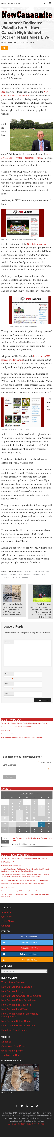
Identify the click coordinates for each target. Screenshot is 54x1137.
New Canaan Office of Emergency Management (19, 1015)
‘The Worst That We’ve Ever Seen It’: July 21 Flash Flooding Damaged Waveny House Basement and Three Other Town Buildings (25, 875)
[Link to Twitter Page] (22, 1104)
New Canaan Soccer (11, 574)
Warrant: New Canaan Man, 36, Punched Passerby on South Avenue (24, 723)
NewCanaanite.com (10, 3)
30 (34, 801)
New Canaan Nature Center (16, 1021)
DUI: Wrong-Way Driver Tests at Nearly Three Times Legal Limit (23, 883)
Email (9, 684)
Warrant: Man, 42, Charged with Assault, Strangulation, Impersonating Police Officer (25, 895)
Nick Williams (23, 577)
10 (12, 812)
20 (34, 818)
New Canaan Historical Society (18, 1025)
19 (27, 818)
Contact (5, 925)
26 (27, 823)
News (20, 571)
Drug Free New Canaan (14, 1030)
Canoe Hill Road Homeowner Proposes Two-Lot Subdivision (22, 737)
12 (27, 812)
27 (12, 801)
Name (9, 674)
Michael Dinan (10, 42)
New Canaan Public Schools (16, 986)
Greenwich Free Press (13, 1046)
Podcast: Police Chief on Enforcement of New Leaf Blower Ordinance (24, 880)
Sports (29, 571)
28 (20, 801)
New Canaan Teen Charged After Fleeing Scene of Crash (20, 891)
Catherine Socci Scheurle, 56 (11, 865)
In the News (7, 921)
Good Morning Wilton (12, 1050)
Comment (7, 642)
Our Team (6, 916)
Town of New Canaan (13, 982)
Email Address (26, 765)
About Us (6, 912)
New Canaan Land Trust (14, 1009)
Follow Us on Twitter (30, 942)
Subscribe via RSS (29, 959)
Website (7, 693)
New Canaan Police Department (18, 1000)
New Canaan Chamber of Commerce (21, 995)
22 (49, 818)
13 (34, 812)
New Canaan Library (12, 991)
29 (49, 823)
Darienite (6, 1041)
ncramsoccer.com (33, 157)
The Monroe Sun (10, 1054)
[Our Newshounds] (20, 1077)
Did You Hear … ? (7, 730)
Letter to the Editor (7, 734)
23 (5, 823)
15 (49, 812)
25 (20, 823)
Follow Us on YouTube (30, 948)
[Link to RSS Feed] (37, 1104)
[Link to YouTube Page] (27, 1104)
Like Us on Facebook (29, 936)
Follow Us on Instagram (29, 954)
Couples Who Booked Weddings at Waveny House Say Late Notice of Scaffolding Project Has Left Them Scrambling (25, 870)
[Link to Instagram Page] (33, 1104)
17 (12, 818)
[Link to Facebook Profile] (17, 1104)
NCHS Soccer (42, 571)
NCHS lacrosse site (36, 243)
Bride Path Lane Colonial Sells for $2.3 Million (17, 727)
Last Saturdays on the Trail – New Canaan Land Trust (32, 839)
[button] (45, 3)
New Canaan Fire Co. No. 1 (16, 1004)
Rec (3, 91)
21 (41, 818)
